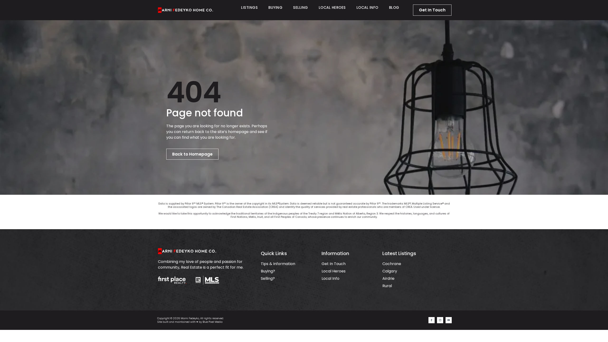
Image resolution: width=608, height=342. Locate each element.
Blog (394, 7)
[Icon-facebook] (431, 320)
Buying (275, 7)
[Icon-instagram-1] (440, 320)
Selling (300, 7)
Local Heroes (332, 7)
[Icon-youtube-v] (449, 320)
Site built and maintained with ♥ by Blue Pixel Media (190, 322)
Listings (249, 7)
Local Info (367, 7)
